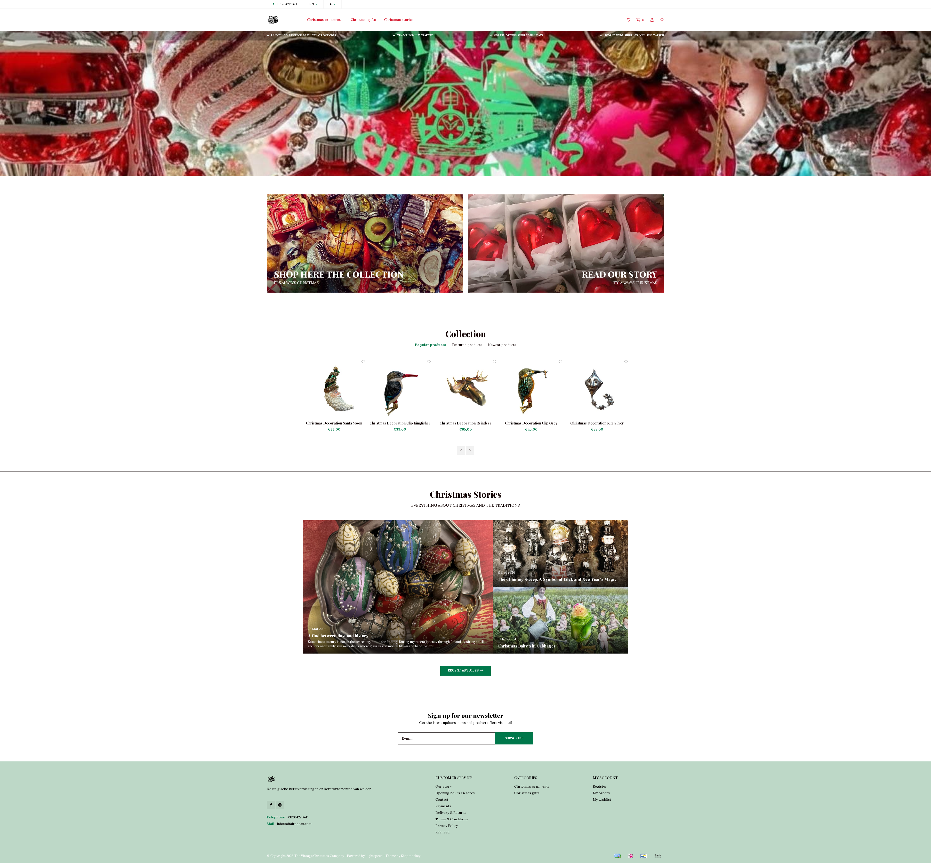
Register (600, 786)
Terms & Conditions (451, 819)
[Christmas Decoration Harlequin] (531, 390)
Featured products (467, 345)
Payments (443, 806)
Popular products (430, 345)
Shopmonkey (410, 856)
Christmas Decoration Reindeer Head (334, 423)
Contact (441, 799)
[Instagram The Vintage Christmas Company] (280, 805)
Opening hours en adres (455, 793)
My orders (601, 793)
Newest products (502, 345)
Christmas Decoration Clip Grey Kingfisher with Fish (400, 423)
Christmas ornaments (324, 19)
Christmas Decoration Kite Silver (465, 423)
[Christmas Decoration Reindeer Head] (334, 390)
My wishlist (602, 799)
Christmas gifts (363, 19)
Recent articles (463, 670)
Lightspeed (374, 856)
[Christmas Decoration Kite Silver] (465, 390)
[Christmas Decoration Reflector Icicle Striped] (597, 390)
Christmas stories (398, 19)
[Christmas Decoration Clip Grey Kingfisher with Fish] (400, 390)
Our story (443, 786)
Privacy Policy (446, 825)
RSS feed (442, 832)
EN (311, 4)
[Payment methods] (617, 856)
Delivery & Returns (450, 812)
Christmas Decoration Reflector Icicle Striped (597, 423)
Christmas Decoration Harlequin (531, 423)
